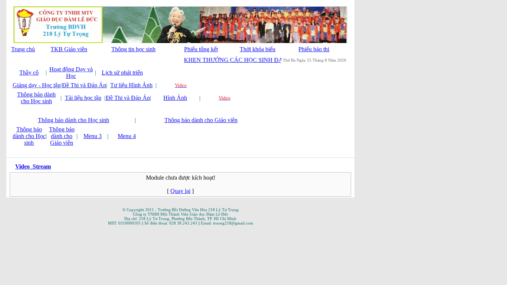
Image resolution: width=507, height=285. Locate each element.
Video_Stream (33, 166)
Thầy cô (29, 72)
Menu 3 (93, 136)
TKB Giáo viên (68, 49)
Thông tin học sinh (133, 49)
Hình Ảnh (175, 98)
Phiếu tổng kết (201, 49)
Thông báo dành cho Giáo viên (201, 120)
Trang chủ (23, 49)
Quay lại (180, 191)
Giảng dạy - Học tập (36, 85)
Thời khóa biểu (257, 49)
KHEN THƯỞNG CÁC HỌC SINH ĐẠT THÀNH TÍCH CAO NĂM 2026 (274, 60)
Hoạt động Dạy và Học (71, 72)
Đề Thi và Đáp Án (84, 85)
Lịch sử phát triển (122, 72)
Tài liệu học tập (83, 98)
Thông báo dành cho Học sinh (36, 97)
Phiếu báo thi (313, 49)
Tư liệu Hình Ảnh (131, 85)
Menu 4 (127, 136)
